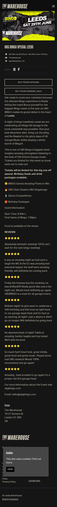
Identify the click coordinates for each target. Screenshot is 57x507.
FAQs (4, 479)
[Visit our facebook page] (19, 69)
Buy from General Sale (28, 91)
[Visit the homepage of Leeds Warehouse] (15, 6)
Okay (10, 469)
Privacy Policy (9, 482)
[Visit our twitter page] (14, 69)
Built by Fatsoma (10, 499)
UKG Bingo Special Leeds (19, 46)
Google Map (34, 481)
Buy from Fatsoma (28, 82)
